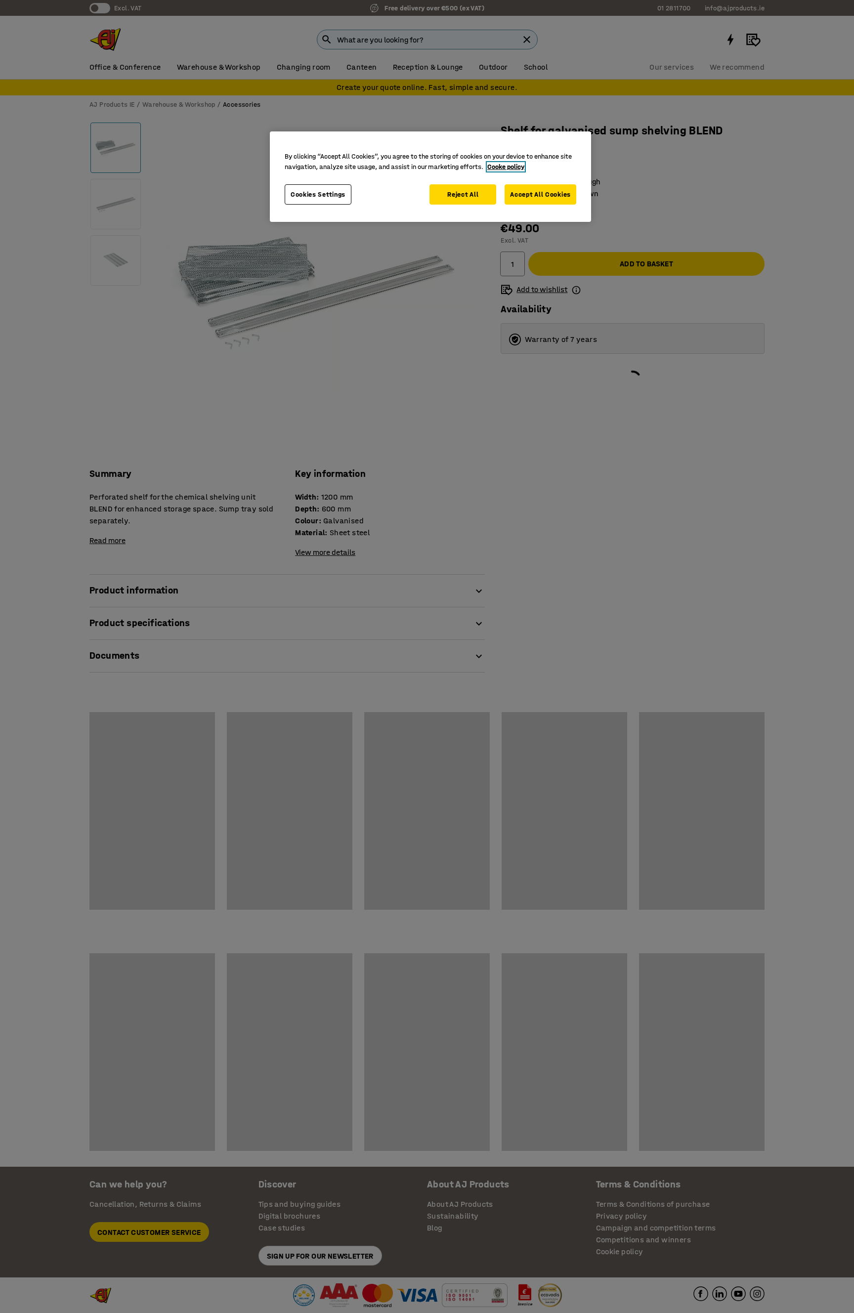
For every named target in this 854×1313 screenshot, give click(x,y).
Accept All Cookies (540, 194)
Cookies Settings (318, 194)
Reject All (462, 194)
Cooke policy (505, 167)
